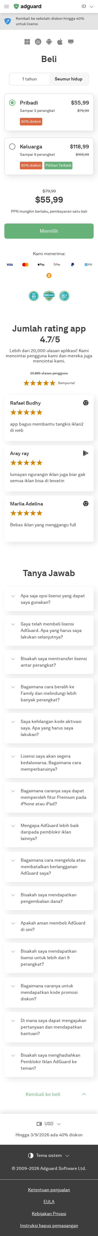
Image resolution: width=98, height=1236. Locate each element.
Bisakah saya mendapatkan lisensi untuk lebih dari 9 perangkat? (48, 958)
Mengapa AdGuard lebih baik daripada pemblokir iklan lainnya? (50, 832)
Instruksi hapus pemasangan (49, 1225)
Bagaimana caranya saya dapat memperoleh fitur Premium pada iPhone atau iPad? (53, 797)
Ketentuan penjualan (49, 1189)
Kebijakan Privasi (49, 1213)
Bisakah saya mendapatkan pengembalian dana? (48, 898)
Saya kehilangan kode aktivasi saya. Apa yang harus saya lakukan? (51, 728)
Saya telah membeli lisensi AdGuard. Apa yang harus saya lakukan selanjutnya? (51, 630)
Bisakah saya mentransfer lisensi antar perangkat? (54, 662)
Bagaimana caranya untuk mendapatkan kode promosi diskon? (49, 992)
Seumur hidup (68, 79)
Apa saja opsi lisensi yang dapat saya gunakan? (53, 599)
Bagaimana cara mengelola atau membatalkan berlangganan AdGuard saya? (53, 867)
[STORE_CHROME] (85, 403)
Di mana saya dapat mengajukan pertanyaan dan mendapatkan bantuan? (53, 1027)
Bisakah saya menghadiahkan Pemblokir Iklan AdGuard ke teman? (50, 1062)
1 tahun (29, 79)
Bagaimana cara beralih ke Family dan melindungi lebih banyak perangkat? (48, 693)
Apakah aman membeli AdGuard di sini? (53, 926)
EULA (49, 1201)
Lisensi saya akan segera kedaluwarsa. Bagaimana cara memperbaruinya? (51, 763)
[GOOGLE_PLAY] (85, 453)
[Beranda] (27, 6)
